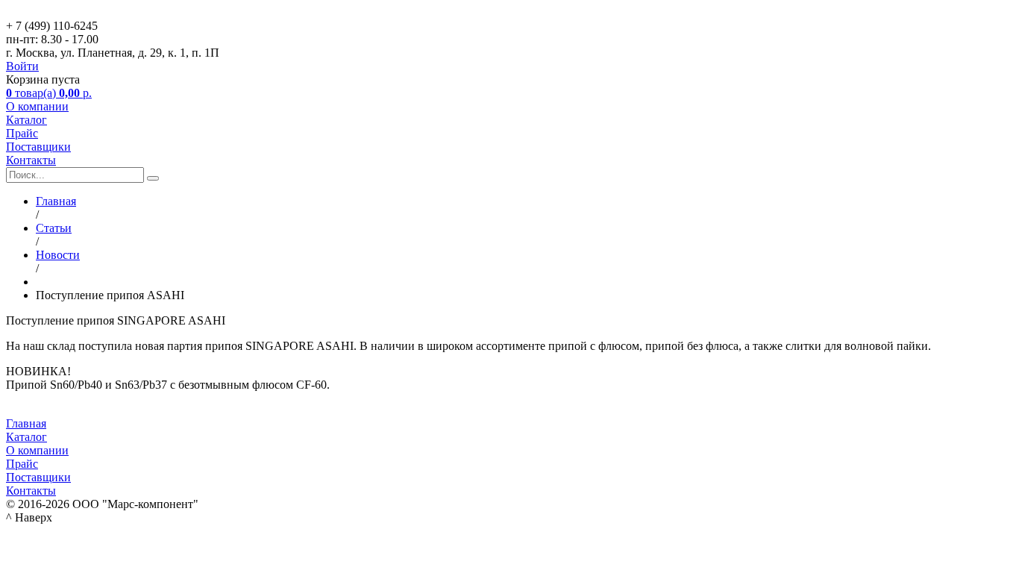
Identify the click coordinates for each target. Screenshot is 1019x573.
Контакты (31, 160)
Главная (26, 423)
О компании (37, 106)
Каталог (26, 119)
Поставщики (38, 146)
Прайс (22, 133)
